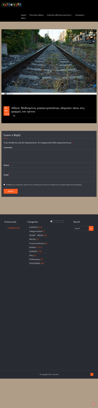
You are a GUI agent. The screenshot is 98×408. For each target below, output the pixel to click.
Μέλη (23, 18)
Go (91, 228)
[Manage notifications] (93, 403)
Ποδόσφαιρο (34, 259)
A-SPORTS (33, 227)
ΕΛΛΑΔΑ (32, 247)
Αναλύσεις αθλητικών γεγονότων (59, 15)
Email (7, 175)
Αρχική (23, 15)
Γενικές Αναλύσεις (37, 243)
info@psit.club (14, 227)
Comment (8, 147)
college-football (35, 231)
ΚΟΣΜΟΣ (33, 251)
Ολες (31, 255)
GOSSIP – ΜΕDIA (36, 235)
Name (7, 165)
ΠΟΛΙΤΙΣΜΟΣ (34, 263)
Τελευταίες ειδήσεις (36, 15)
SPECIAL (32, 239)
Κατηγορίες (79, 15)
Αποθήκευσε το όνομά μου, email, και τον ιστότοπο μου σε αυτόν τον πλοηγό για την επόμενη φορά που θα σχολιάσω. (44, 185)
